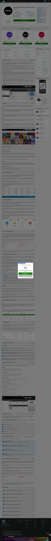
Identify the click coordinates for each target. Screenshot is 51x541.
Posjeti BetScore (25, 273)
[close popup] (32, 263)
